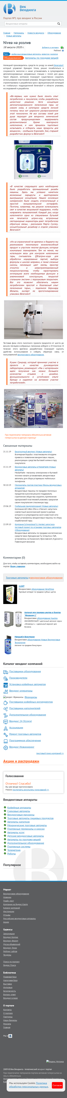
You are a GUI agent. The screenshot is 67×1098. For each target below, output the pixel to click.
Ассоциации (16, 727)
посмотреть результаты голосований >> (31, 789)
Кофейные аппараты (19, 807)
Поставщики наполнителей (24, 708)
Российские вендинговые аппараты (19, 918)
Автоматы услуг (16, 832)
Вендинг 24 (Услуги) (20, 721)
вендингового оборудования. (31, 354)
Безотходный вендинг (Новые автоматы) (33, 451)
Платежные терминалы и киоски (26, 828)
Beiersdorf (58, 65)
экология (54, 54)
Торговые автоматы (17, 577)
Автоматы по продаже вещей (41, 57)
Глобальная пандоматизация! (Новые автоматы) (36, 506)
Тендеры (7, 954)
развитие (45, 54)
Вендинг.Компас (10, 937)
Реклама (7, 1023)
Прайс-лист (8, 900)
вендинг (41, 1069)
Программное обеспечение (25, 740)
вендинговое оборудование (46, 577)
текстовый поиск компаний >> (50, 753)
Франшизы (31, 697)
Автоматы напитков (18, 821)
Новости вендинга (35, 32)
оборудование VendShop (42, 589)
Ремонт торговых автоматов (25, 734)
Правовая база (9, 976)
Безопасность (9, 990)
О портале (8, 1013)
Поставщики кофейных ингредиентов (31, 701)
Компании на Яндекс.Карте (15, 904)
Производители (18, 677)
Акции (6, 922)
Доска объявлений (11, 944)
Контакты (7, 1009)
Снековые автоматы (18, 811)
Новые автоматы (13, 35)
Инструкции (8, 911)
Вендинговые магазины (20, 814)
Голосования (15, 776)
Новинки (7, 897)
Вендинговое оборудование (16, 893)
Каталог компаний (11, 907)
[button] (17, 566)
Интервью (7, 987)
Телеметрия (13, 850)
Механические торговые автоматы (27, 825)
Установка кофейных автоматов (27, 684)
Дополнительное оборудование (27, 714)
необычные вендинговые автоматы (26, 54)
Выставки (7, 983)
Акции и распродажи (21, 761)
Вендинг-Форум (10, 940)
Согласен (57, 1085)
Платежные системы (18, 846)
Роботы (11, 853)
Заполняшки (9, 933)
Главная (6, 32)
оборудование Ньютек (47, 618)
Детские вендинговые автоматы (25, 835)
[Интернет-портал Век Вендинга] (33, 8)
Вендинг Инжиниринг (21, 746)
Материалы (19, 32)
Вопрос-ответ (9, 994)
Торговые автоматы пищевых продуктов (30, 818)
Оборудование (54, 32)
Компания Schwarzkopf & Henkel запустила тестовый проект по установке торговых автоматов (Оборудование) (38, 527)
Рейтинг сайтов (10, 951)
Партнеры (8, 1016)
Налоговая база (10, 980)
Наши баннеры (10, 1020)
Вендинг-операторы (21, 690)
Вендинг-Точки (10, 947)
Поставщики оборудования (25, 671)
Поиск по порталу (11, 961)
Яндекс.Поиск (9, 965)
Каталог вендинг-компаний (22, 664)
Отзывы (6, 914)
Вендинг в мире (10, 998)
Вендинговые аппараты (20, 800)
